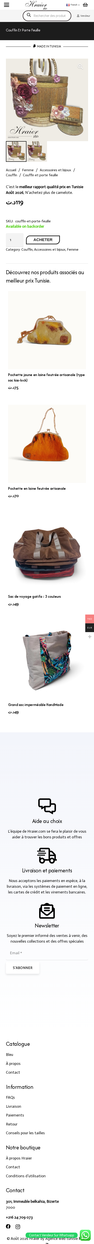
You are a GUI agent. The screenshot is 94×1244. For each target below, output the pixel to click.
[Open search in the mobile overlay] (47, 16)
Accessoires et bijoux (55, 170)
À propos (13, 1063)
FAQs (10, 1097)
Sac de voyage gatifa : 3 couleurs (34, 596)
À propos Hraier (19, 1158)
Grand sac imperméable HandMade (35, 704)
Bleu (9, 1054)
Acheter (42, 240)
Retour (11, 1124)
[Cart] (85, 5)
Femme (28, 170)
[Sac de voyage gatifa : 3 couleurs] (47, 552)
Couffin (11, 175)
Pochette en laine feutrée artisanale (37, 488)
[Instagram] (18, 1227)
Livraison (13, 1106)
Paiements (15, 1115)
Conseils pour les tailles (25, 1133)
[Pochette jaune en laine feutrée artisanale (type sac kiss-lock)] (47, 330)
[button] (6, 4)
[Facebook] (8, 1226)
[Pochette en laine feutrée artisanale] (47, 444)
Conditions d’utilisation (26, 1176)
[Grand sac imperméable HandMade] (47, 660)
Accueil (11, 170)
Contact (13, 1072)
